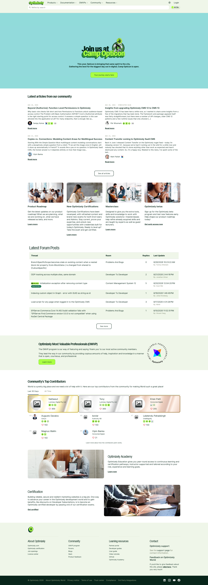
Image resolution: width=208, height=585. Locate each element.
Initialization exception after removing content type (63, 283)
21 (94, 437)
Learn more (47, 362)
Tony (101, 399)
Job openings (33, 551)
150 (44, 425)
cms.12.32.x (36, 286)
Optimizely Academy (116, 560)
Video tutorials (114, 554)
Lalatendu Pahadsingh (154, 416)
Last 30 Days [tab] (33, 391)
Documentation (68, 3)
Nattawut (53, 399)
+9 (132, 123)
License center (33, 554)
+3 (55, 123)
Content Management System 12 (121, 283)
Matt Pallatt (115, 157)
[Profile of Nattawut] (36, 403)
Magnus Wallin (48, 431)
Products (52, 3)
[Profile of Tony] (87, 403)
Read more (32, 128)
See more (104, 326)
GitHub (111, 557)
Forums (71, 548)
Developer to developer (117, 274)
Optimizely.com (33, 545)
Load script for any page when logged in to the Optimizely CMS (60, 302)
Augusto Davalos (50, 416)
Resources (111, 3)
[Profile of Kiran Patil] (138, 403)
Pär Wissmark (116, 123)
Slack (70, 554)
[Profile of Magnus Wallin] (34, 432)
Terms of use (86, 580)
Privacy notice (73, 580)
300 (52, 408)
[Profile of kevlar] (85, 417)
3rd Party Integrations (127, 580)
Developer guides (115, 548)
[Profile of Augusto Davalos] (34, 417)
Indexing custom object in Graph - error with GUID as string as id (61, 293)
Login (176, 3)
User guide (113, 551)
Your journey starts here (104, 75)
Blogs (70, 551)
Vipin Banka (38, 154)
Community (97, 3)
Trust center (99, 580)
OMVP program (74, 545)
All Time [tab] (48, 391)
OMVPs (83, 3)
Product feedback (74, 557)
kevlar (95, 416)
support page (163, 550)
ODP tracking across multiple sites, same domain (53, 274)
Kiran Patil (155, 399)
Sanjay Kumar (38, 123)
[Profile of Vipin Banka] (85, 432)
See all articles (104, 173)
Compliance (111, 580)
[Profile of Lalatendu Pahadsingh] (136, 417)
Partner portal (114, 545)
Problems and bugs (115, 262)
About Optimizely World (55, 580)
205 (153, 408)
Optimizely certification (36, 548)
